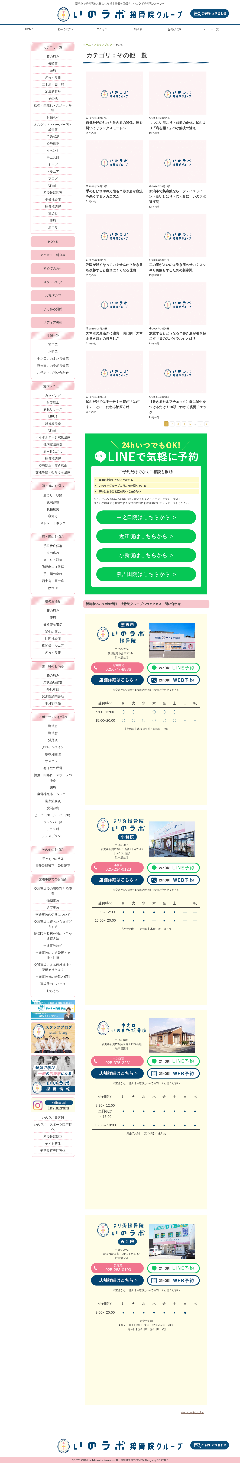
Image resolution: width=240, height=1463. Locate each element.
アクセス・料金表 (53, 255)
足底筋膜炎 (53, 91)
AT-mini (53, 185)
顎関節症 (53, 502)
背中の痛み (53, 631)
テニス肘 (53, 157)
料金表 (138, 29)
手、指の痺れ (52, 574)
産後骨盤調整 (52, 192)
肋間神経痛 (53, 638)
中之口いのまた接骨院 (53, 358)
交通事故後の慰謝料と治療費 (53, 891)
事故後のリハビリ (53, 984)
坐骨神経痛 (53, 199)
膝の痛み (53, 56)
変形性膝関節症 (53, 696)
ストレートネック (53, 523)
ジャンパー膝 (52, 822)
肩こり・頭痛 (52, 495)
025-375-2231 (118, 1061)
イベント (53, 150)
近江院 (53, 345)
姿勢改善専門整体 (53, 1150)
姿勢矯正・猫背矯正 (53, 465)
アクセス (102, 29)
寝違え (53, 516)
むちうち (53, 991)
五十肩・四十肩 (53, 84)
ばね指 (53, 588)
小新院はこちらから (143, 555)
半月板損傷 (53, 703)
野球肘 (53, 733)
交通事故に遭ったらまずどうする (53, 924)
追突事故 (53, 907)
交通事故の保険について (52, 914)
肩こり (53, 227)
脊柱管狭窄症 (52, 624)
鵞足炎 (53, 213)
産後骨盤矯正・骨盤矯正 (52, 866)
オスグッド (53, 761)
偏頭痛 (53, 63)
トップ (53, 164)
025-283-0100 (118, 1268)
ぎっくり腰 (53, 77)
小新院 (53, 352)
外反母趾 (53, 689)
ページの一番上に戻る (192, 1412)
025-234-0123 (118, 868)
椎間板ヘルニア (53, 645)
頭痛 (53, 70)
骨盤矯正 (53, 402)
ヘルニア (53, 171)
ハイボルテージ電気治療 (52, 437)
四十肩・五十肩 (53, 581)
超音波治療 (53, 423)
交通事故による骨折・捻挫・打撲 (52, 955)
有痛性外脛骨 (52, 768)
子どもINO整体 (53, 859)
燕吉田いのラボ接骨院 (53, 365)
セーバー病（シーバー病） (53, 815)
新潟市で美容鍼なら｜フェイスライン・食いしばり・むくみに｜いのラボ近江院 (177, 196)
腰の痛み (53, 610)
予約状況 (53, 136)
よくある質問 (52, 309)
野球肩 (53, 726)
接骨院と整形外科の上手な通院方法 (53, 936)
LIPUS (52, 416)
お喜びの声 (174, 29)
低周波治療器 (52, 444)
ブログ (53, 178)
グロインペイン (53, 747)
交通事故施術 (52, 945)
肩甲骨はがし (52, 451)
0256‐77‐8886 (118, 668)
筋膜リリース (52, 409)
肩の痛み (53, 553)
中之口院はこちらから (143, 517)
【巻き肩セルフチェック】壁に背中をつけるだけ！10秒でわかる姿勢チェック (177, 407)
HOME (29, 29)
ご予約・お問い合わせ (53, 372)
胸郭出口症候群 (53, 567)
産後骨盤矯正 (52, 1136)
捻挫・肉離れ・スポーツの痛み (53, 777)
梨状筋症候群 (52, 682)
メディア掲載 (52, 322)
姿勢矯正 (157, 275)
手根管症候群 (52, 546)
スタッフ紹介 (52, 282)
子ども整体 (53, 1143)
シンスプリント (53, 836)
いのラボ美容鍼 (53, 1117)
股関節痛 (53, 808)
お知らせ (53, 117)
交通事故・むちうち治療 (52, 472)
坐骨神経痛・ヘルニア (53, 794)
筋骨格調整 (53, 206)
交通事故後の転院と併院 (52, 977)
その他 (92, 133)
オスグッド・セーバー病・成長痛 (53, 127)
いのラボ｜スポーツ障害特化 (53, 1127)
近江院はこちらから (143, 536)
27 (200, 423)
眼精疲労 (53, 509)
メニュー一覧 (211, 29)
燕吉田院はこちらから (143, 574)
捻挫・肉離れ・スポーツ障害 (53, 108)
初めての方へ (65, 29)
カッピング (53, 395)
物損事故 (53, 900)
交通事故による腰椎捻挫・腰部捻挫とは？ (53, 967)
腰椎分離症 (53, 754)
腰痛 (53, 220)
